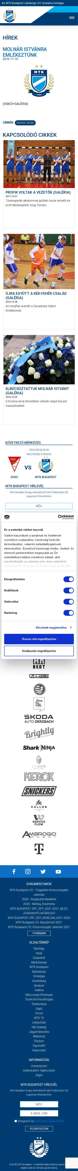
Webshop (39, 1036)
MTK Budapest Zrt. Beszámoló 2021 (39, 922)
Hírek (39, 953)
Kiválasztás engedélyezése (39, 650)
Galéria (39, 990)
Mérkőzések (39, 962)
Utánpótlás (39, 1022)
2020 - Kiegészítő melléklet (39, 899)
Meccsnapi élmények (39, 995)
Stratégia (39, 976)
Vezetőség (39, 981)
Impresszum (39, 1066)
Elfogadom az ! (40, 1121)
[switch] (68, 590)
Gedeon (39, 985)
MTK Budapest (39, 967)
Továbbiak (39, 933)
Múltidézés (39, 971)
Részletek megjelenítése (51, 627)
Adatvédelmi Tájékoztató (39, 1070)
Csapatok (39, 957)
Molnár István (25, 122)
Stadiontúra (39, 1004)
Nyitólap (39, 948)
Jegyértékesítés (39, 1032)
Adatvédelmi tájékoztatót (48, 1121)
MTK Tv (39, 1018)
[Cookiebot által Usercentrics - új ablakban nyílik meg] (58, 517)
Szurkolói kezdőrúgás (39, 999)
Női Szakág (39, 1027)
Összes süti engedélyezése (39, 639)
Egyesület (39, 1045)
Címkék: (8, 122)
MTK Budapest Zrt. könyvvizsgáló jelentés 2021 (39, 927)
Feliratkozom (39, 1128)
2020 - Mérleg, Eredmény (39, 904)
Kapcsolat (39, 1050)
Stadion (39, 1041)
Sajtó (39, 1008)
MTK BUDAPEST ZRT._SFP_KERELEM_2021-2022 (39, 918)
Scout (39, 1013)
